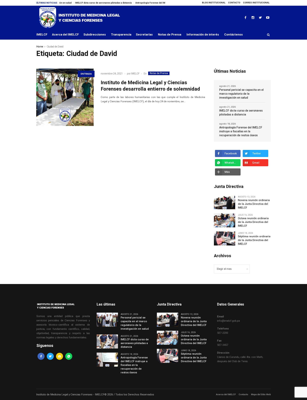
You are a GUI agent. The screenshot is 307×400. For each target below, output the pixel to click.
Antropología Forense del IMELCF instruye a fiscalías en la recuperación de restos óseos (240, 131)
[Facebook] (245, 17)
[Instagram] (253, 17)
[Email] (59, 356)
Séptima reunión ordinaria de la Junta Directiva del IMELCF (254, 240)
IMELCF (135, 73)
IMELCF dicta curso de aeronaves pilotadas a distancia (93, 2)
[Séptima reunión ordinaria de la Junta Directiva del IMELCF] (224, 238)
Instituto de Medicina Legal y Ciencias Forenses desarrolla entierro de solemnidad (150, 86)
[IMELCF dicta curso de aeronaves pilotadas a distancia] (107, 341)
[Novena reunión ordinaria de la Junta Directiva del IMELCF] (224, 202)
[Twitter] (260, 17)
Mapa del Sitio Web (261, 394)
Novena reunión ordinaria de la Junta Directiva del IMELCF (254, 204)
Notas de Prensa (159, 73)
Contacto (243, 394)
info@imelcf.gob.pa (228, 321)
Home (39, 46)
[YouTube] (267, 17)
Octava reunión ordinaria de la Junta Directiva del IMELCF (253, 222)
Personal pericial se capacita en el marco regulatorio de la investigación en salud (241, 94)
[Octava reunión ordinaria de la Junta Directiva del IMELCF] (224, 220)
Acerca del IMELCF (226, 394)
